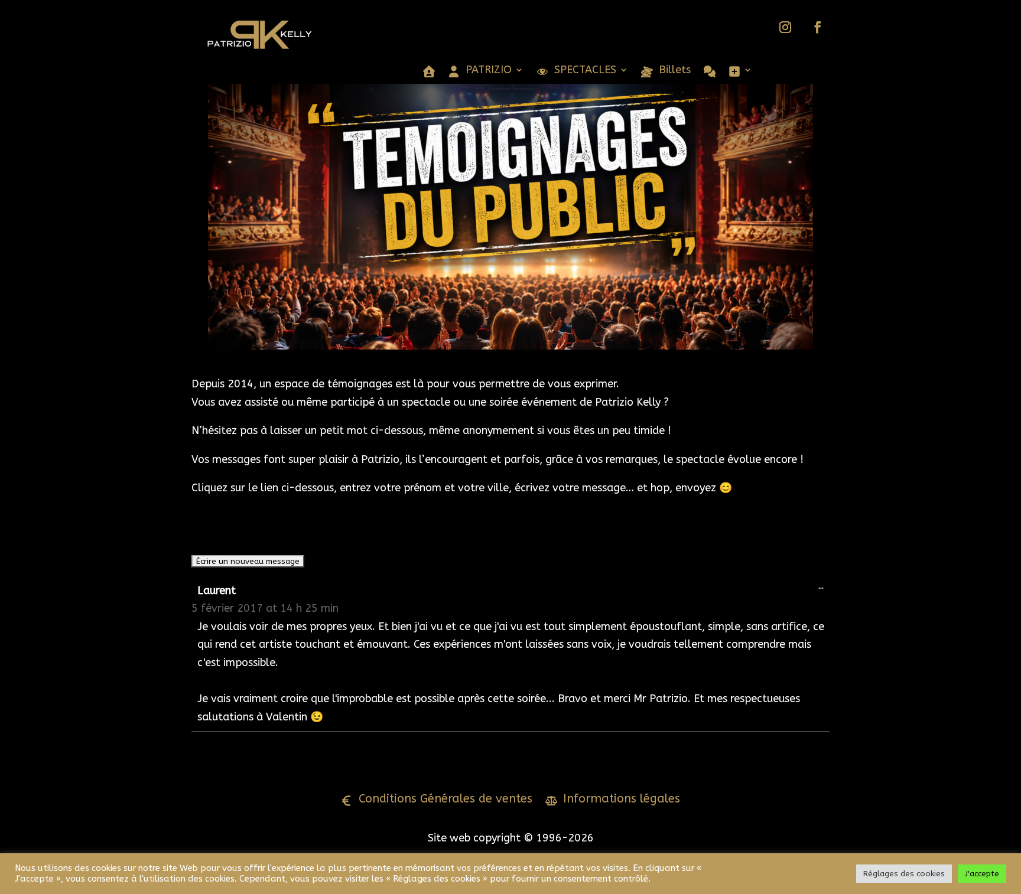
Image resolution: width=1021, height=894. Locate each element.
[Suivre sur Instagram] (785, 27)
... (824, 588)
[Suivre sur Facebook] (818, 27)
